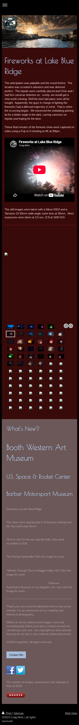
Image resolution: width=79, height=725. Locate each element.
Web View (71, 713)
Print (8, 713)
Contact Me (16, 654)
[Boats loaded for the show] (10, 327)
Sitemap (19, 713)
